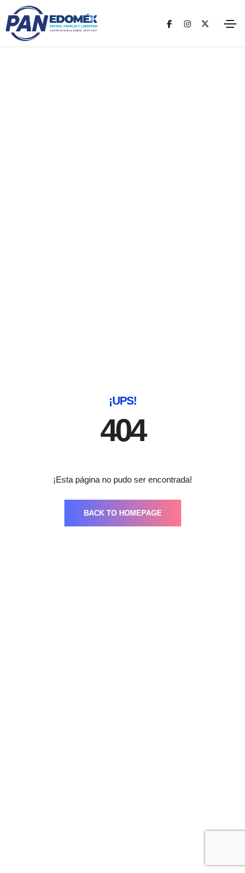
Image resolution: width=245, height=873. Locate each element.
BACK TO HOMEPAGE (123, 513)
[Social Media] (169, 24)
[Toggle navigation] (230, 24)
